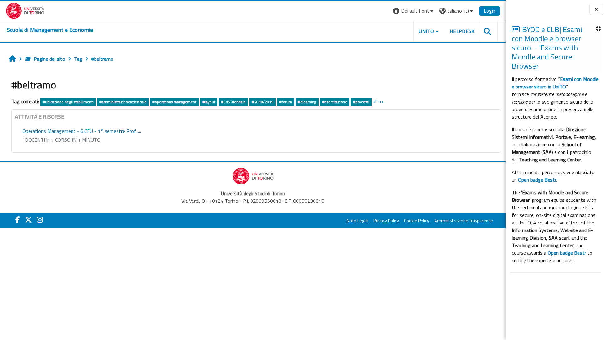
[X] (28, 219)
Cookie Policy (416, 220)
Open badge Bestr (567, 253)
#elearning (307, 102)
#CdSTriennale (233, 102)
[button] (414, 11)
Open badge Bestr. (537, 180)
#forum (285, 102)
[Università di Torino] (25, 10)
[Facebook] (17, 219)
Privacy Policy (386, 220)
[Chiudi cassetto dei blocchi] (596, 9)
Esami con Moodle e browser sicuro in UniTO (555, 82)
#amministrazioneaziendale (123, 102)
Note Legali (357, 220)
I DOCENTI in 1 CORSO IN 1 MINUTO (61, 140)
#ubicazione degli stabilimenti (68, 102)
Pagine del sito (49, 59)
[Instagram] (39, 219)
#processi (361, 102)
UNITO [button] (426, 31)
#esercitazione (334, 102)
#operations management (174, 102)
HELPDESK (462, 31)
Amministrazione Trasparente (463, 220)
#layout (208, 102)
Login (489, 10)
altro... (379, 101)
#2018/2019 (263, 102)
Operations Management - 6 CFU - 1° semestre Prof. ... (81, 131)
